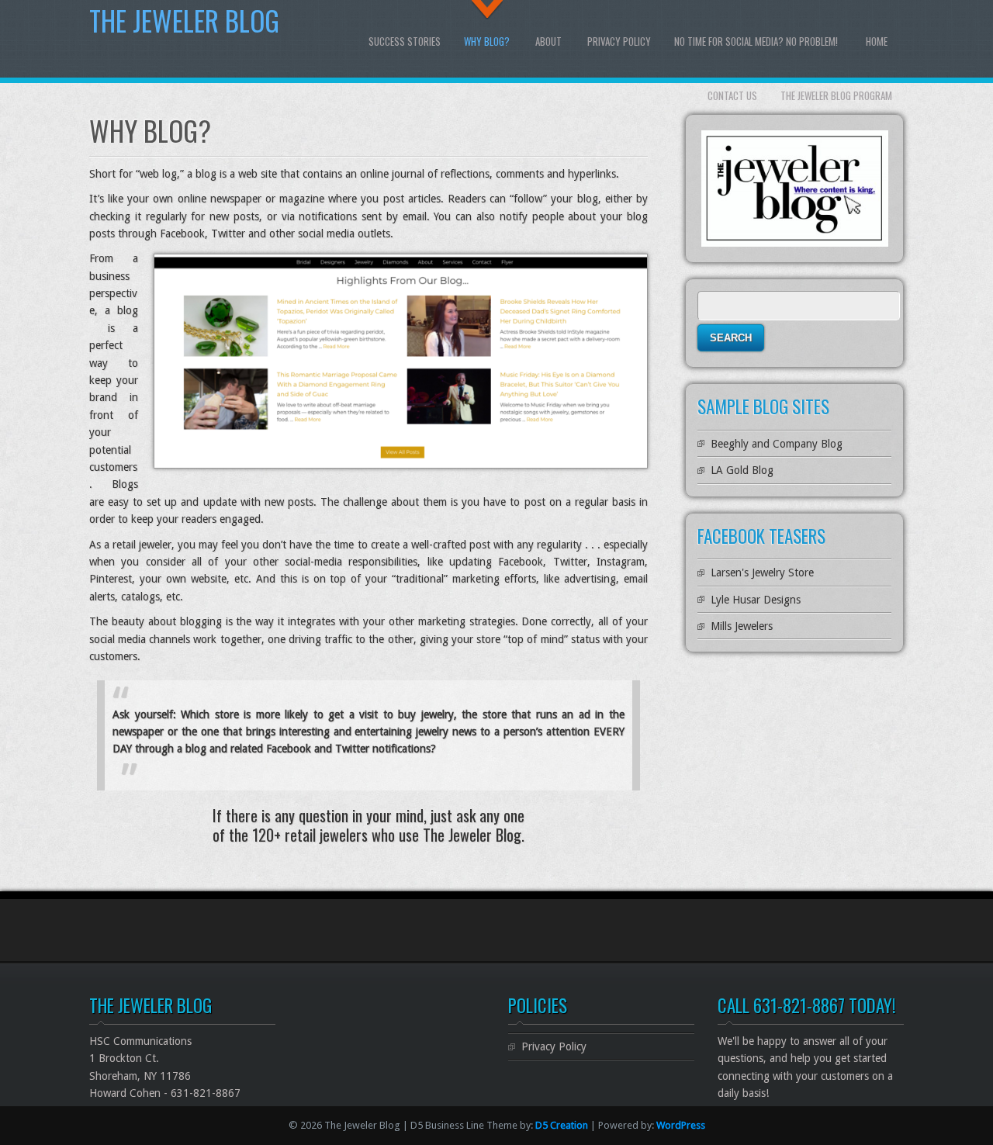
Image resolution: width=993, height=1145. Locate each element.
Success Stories (404, 41)
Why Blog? (487, 41)
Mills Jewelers (742, 626)
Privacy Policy (619, 41)
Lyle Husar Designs (756, 599)
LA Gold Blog (742, 470)
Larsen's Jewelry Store (762, 572)
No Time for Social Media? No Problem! (756, 41)
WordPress (680, 1125)
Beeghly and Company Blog (776, 444)
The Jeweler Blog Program (836, 95)
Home (876, 41)
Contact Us (732, 95)
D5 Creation (561, 1125)
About (548, 41)
